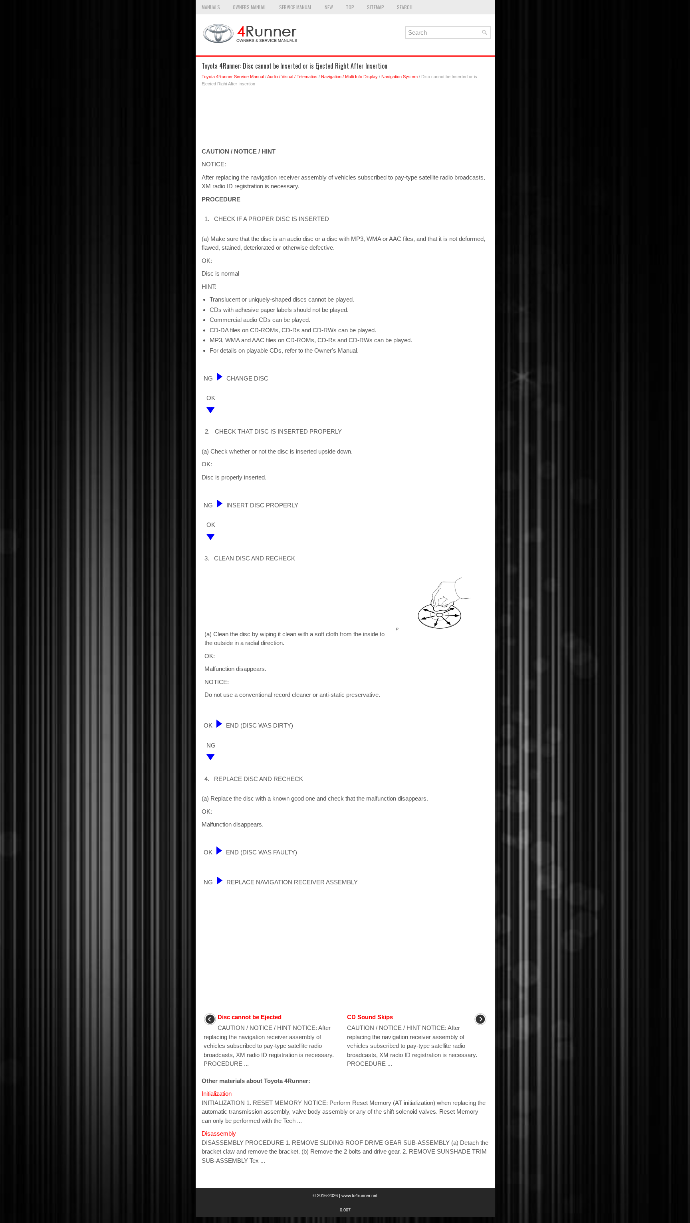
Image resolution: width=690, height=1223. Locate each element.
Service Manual (295, 7)
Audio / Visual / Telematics (292, 76)
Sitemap (375, 7)
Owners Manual (249, 7)
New (329, 7)
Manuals (211, 7)
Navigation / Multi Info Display (349, 76)
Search (404, 7)
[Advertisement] (345, 119)
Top (350, 7)
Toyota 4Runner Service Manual (233, 76)
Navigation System (399, 76)
